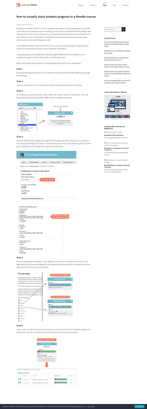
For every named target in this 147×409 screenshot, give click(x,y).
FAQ (114, 5)
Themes (92, 5)
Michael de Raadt (61, 37)
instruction (59, 73)
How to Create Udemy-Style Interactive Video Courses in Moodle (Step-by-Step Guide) (116, 44)
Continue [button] (139, 406)
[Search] (124, 29)
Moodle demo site (46, 46)
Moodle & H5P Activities (114, 135)
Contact (125, 5)
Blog (104, 5)
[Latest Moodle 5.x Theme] (117, 107)
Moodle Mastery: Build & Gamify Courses (117, 166)
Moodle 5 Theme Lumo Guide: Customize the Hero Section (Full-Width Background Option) (117, 74)
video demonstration (24, 40)
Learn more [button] (91, 406)
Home (80, 5)
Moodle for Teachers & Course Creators (116, 149)
